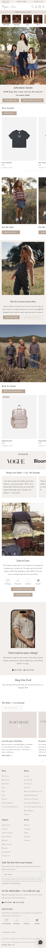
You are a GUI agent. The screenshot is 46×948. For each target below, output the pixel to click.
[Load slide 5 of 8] (40, 449)
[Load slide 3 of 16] (26, 171)
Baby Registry (29, 810)
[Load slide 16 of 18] (41, 500)
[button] (43, 6)
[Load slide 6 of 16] (30, 171)
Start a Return (7, 836)
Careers (26, 814)
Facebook (27, 836)
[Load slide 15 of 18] (40, 500)
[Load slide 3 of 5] (41, 467)
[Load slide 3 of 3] (44, 762)
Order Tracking (7, 833)
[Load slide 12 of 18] (36, 500)
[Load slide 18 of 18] (44, 500)
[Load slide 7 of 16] (32, 171)
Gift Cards (5, 776)
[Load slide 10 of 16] (36, 171)
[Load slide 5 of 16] (29, 171)
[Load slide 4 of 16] (28, 171)
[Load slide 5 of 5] (44, 467)
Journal (26, 776)
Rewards (5, 848)
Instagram (27, 829)
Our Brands (28, 780)
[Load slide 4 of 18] (25, 500)
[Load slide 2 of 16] (25, 171)
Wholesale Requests (31, 795)
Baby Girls (6, 25)
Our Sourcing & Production (33, 806)
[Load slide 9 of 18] (32, 500)
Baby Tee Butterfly (7, 163)
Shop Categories (7, 803)
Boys (38, 25)
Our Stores (28, 783)
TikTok (26, 833)
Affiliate (4, 840)
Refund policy (25, 938)
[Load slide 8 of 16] (33, 171)
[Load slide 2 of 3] (42, 762)
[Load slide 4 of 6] (41, 238)
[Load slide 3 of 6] (40, 238)
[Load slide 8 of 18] (30, 500)
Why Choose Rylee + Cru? (33, 791)
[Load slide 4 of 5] (42, 467)
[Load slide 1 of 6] (37, 238)
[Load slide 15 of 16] (42, 171)
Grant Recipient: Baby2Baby (12, 741)
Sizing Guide (6, 852)
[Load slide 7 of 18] (29, 500)
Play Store (30, 670)
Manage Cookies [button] (15, 938)
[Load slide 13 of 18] (37, 500)
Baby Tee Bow (42, 163)
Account (5, 829)
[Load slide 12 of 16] (38, 171)
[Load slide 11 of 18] (34, 500)
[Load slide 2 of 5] (40, 467)
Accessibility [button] (6, 938)
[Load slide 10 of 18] (33, 500)
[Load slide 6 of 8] (41, 449)
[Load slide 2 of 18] (22, 500)
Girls (27, 25)
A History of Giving (31, 799)
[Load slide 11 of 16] (37, 171)
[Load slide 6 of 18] (28, 500)
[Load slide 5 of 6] (42, 238)
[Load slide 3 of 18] (24, 500)
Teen (3, 795)
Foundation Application (32, 803)
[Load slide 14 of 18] (38, 500)
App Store (18, 670)
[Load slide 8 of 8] (44, 449)
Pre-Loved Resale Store (10, 806)
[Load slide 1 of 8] (34, 449)
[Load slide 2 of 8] (36, 449)
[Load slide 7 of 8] (42, 449)
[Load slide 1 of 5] (38, 467)
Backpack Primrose (7, 441)
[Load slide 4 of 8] (38, 449)
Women (4, 799)
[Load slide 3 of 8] (37, 449)
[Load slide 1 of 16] (24, 171)
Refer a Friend (7, 844)
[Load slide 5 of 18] (26, 500)
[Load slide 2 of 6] (38, 238)
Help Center (6, 825)
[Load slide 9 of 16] (34, 171)
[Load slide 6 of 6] (44, 238)
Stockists (27, 787)
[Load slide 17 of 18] (42, 500)
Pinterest (27, 840)
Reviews (26, 825)
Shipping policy (17, 942)
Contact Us (6, 855)
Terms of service (7, 942)
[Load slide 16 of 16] (44, 171)
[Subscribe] (41, 874)
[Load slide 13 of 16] (40, 171)
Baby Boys (17, 25)
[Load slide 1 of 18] (21, 500)
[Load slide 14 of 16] (41, 171)
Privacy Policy (5, 883)
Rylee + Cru (11, 945)
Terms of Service (16, 883)
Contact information (29, 942)
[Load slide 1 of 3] (41, 762)
